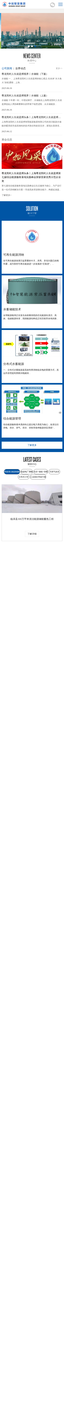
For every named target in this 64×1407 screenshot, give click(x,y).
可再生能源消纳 (13, 254)
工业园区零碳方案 (38, 477)
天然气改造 (54, 472)
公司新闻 (7, 68)
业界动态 (20, 68)
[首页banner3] (32, 31)
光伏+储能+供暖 (41, 472)
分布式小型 (24, 477)
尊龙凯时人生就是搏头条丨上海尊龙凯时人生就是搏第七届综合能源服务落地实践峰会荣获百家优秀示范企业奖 (31, 177)
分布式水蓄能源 (13, 364)
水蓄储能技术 (12, 309)
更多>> (59, 68)
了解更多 (32, 445)
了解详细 (32, 534)
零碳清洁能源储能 (12, 472)
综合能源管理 (12, 418)
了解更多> (6, 195)
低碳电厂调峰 (27, 472)
